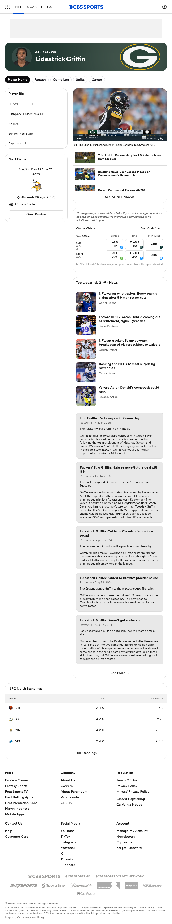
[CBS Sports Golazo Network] (119, 876)
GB (16, 719)
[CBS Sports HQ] (77, 876)
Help (8, 831)
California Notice (129, 805)
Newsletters (125, 836)
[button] (8, 7)
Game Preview (36, 214)
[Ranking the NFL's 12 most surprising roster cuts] (86, 372)
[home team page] (36, 186)
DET (17, 741)
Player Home (17, 80)
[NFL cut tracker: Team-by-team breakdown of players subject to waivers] (86, 349)
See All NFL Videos (119, 197)
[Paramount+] (81, 884)
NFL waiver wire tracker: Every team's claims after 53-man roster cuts (128, 296)
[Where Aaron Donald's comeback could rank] (86, 396)
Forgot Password (129, 848)
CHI (17, 708)
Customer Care (16, 836)
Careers (67, 786)
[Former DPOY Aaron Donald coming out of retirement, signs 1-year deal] (86, 325)
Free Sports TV (16, 792)
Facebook (68, 848)
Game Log (61, 80)
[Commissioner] (108, 884)
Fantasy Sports (16, 786)
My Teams (124, 842)
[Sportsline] (53, 885)
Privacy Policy (126, 786)
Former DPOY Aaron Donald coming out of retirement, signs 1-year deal (129, 319)
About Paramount (74, 792)
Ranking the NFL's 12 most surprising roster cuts (127, 366)
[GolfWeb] (86, 894)
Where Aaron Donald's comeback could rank (129, 389)
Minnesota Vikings (32, 197)
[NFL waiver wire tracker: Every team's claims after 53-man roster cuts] (86, 302)
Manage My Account (132, 831)
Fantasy (40, 80)
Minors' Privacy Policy (132, 792)
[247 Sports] (23, 885)
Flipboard (68, 865)
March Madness (17, 809)
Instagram (68, 842)
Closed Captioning (130, 799)
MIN (17, 730)
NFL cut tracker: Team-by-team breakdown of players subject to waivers (129, 342)
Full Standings (86, 753)
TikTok (65, 836)
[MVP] (131, 884)
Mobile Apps (15, 814)
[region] (120, 114)
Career (97, 80)
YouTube (67, 831)
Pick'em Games (16, 780)
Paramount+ (70, 797)
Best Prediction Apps (21, 803)
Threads (67, 859)
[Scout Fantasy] (152, 885)
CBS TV (67, 803)
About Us (68, 780)
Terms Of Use (126, 780)
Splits (80, 80)
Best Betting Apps (19, 797)
